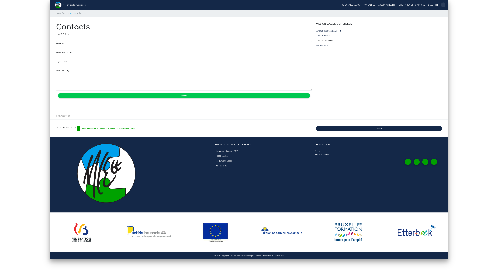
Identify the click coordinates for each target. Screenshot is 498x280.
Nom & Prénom (63, 34)
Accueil (73, 13)
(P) (433, 5)
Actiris (317, 151)
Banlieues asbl (278, 256)
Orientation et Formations (412, 5)
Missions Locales (322, 154)
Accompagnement (387, 5)
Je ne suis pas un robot (66, 127)
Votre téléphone (64, 52)
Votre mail (61, 43)
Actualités (369, 5)
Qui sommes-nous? (350, 5)
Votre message (63, 70)
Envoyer (184, 95)
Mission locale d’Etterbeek (74, 5)
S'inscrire (379, 128)
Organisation (61, 61)
